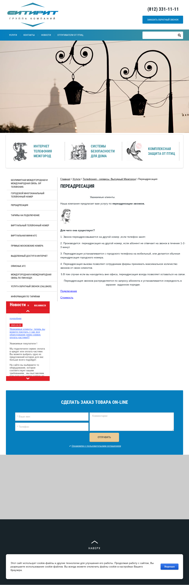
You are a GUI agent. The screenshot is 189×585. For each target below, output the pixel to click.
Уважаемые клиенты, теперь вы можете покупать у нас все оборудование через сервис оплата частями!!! (27, 330)
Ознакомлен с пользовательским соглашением (96, 446)
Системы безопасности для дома (103, 151)
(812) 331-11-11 (163, 9)
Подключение (68, 291)
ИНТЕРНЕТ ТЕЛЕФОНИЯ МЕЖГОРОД (43, 151)
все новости (40, 305)
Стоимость (66, 297)
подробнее (15, 315)
